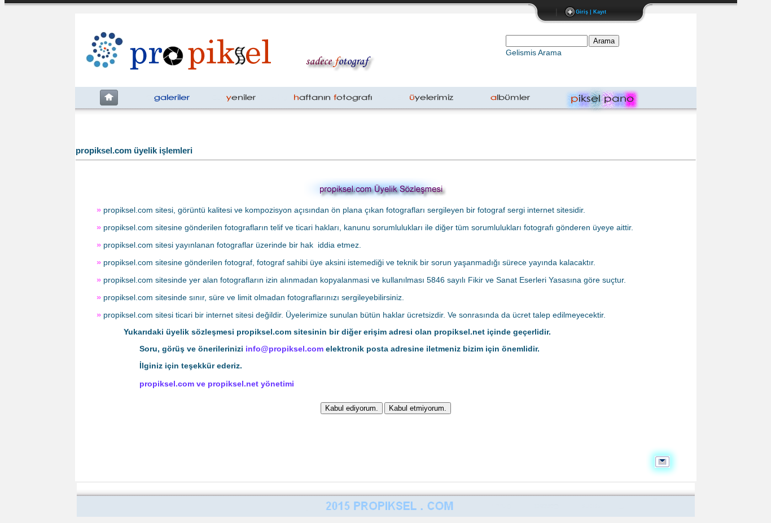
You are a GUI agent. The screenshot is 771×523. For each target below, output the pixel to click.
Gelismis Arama (534, 52)
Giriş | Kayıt (591, 12)
